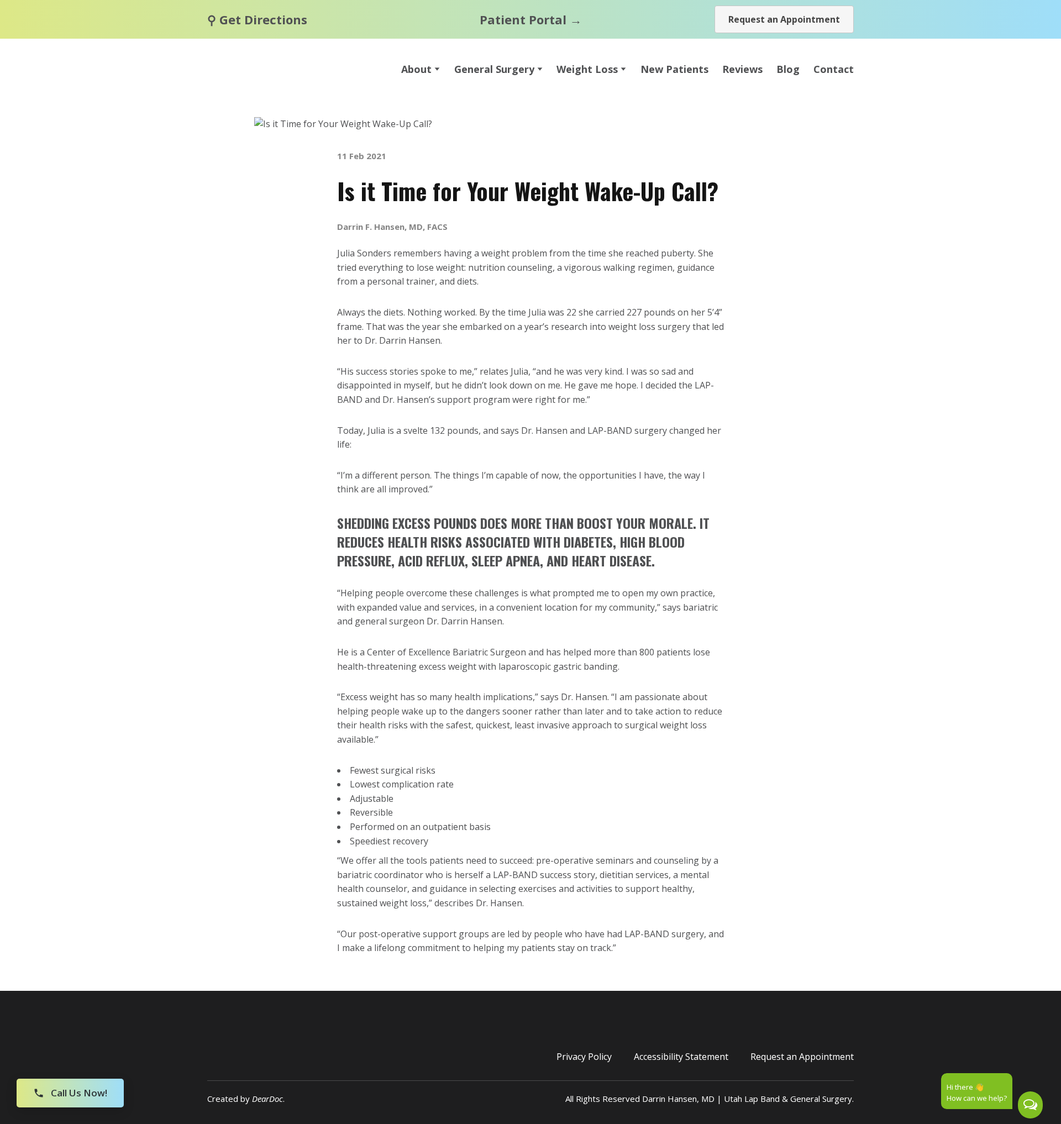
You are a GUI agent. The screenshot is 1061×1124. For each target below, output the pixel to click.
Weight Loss (587, 69)
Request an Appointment (802, 1057)
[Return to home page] (287, 69)
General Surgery (494, 69)
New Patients (674, 69)
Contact (833, 69)
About (416, 69)
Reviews (742, 69)
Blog (788, 69)
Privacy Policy (584, 1057)
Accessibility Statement (681, 1057)
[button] (784, 19)
